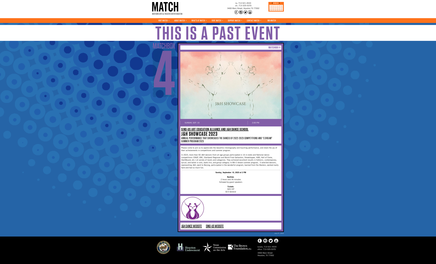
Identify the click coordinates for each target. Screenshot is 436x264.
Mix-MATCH (272, 20)
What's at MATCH (198, 20)
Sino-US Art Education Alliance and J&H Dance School (215, 129)
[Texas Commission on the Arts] (214, 252)
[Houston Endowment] (188, 251)
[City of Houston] (163, 253)
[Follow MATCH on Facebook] (236, 12)
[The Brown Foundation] (240, 250)
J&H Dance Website (191, 226)
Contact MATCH (253, 20)
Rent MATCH (216, 20)
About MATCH (179, 20)
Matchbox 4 (274, 47)
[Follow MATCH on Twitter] (245, 12)
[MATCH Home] (165, 7)
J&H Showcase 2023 (199, 134)
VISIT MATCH (163, 20)
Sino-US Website (215, 226)
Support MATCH (234, 20)
